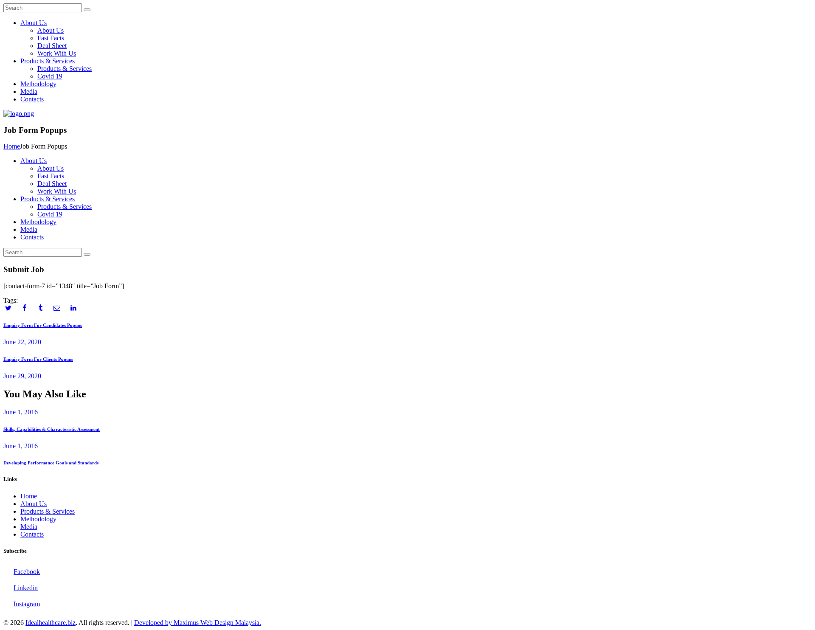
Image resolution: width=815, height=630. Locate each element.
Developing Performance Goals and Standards (50, 462)
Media (28, 526)
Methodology (38, 519)
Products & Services (47, 511)
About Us (33, 503)
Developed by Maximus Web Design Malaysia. (197, 622)
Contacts (32, 534)
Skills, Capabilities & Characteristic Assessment (51, 429)
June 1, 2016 (20, 412)
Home (11, 146)
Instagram (27, 604)
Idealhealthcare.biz (50, 622)
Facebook (27, 571)
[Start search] (87, 254)
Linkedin (26, 587)
